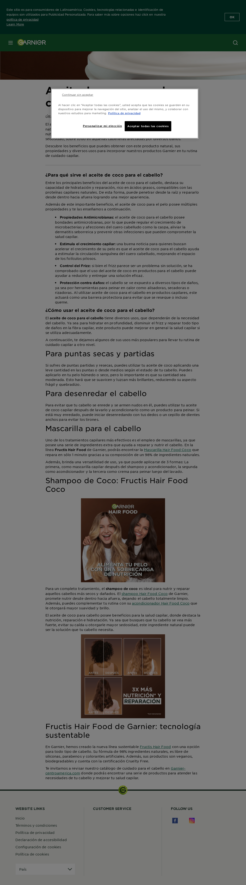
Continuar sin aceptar (77, 94)
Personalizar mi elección (102, 125)
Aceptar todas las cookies (148, 126)
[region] (124, 114)
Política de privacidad (124, 113)
